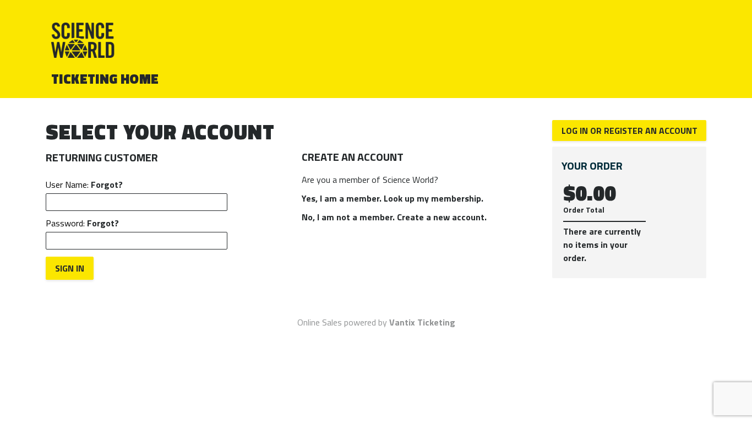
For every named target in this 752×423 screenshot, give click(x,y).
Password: (82, 223)
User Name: (84, 184)
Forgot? (107, 184)
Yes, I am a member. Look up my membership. (392, 198)
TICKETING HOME (105, 79)
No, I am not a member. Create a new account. (394, 217)
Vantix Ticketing (422, 322)
